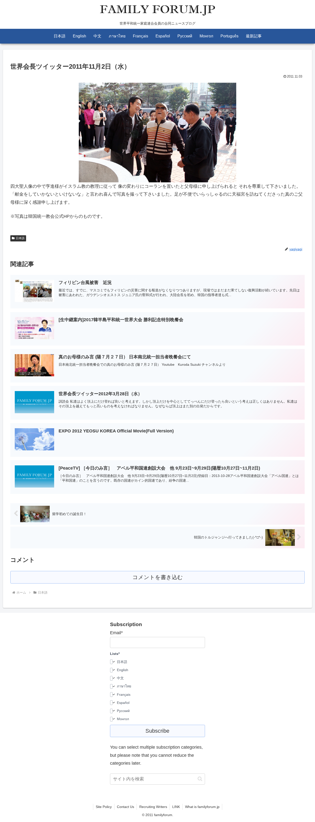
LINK (176, 807)
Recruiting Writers (153, 807)
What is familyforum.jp (202, 807)
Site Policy (104, 807)
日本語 (20, 238)
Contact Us (125, 807)
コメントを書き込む (157, 577)
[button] (200, 779)
